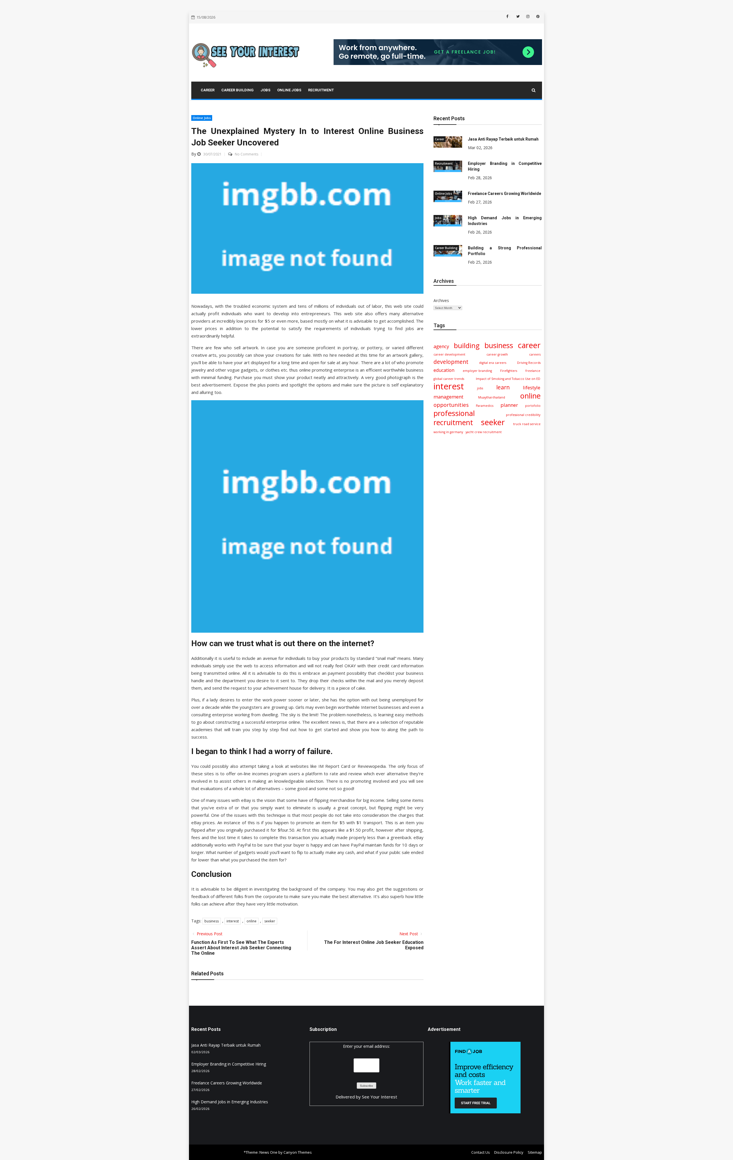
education (444, 370)
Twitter (517, 16)
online (252, 921)
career (529, 345)
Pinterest (537, 16)
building (467, 345)
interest (232, 921)
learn (503, 387)
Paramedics (484, 406)
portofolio (533, 406)
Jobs (438, 218)
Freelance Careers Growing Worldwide (504, 193)
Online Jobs (202, 118)
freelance (532, 371)
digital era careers (492, 363)
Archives (441, 300)
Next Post (409, 933)
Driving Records (529, 363)
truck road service (527, 424)
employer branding (477, 371)
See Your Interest (379, 1097)
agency (441, 346)
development (451, 362)
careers (535, 354)
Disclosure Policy (508, 1152)
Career (439, 139)
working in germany (448, 432)
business (211, 921)
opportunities (451, 405)
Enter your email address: (366, 1046)
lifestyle (531, 387)
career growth (497, 354)
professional (454, 413)
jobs (480, 388)
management (448, 396)
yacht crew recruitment (484, 432)
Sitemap (535, 1152)
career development (449, 354)
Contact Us (480, 1152)
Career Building (446, 248)
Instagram (527, 16)
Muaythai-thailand (491, 397)
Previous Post (209, 933)
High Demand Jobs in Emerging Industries (229, 1101)
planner (509, 405)
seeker (269, 921)
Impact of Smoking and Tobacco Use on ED (508, 379)
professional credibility (523, 415)
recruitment (453, 422)
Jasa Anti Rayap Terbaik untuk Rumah (503, 139)
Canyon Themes (297, 1152)
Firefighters (508, 371)
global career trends (449, 379)
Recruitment (444, 163)
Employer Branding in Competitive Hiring (228, 1064)
